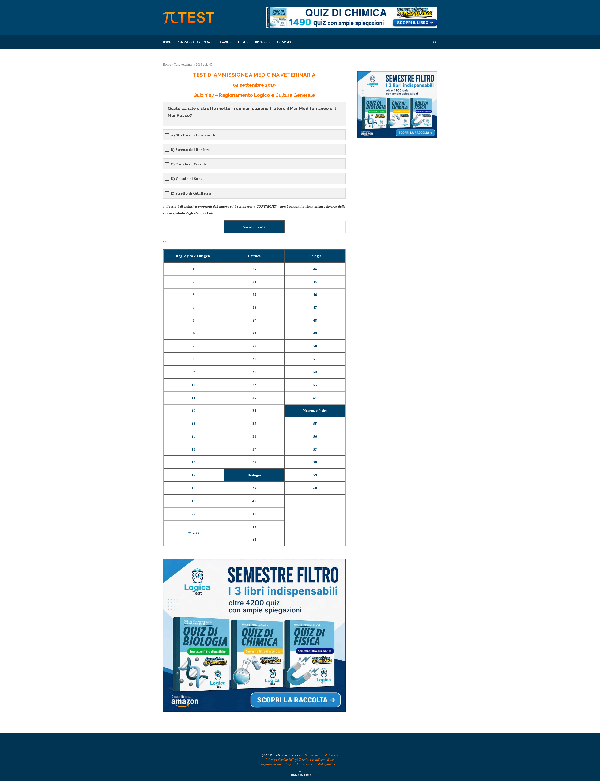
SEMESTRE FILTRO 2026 (194, 42)
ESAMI (224, 42)
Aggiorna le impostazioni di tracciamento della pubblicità (300, 764)
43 (254, 539)
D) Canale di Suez (186, 178)
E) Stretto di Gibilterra (191, 193)
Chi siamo (284, 42)
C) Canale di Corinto (189, 164)
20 (193, 514)
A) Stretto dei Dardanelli (193, 135)
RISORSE (261, 42)
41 (254, 514)
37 (254, 449)
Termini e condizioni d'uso (316, 759)
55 (315, 423)
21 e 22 (193, 533)
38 (254, 462)
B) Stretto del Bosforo (190, 149)
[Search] (434, 42)
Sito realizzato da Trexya (321, 755)
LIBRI (241, 42)
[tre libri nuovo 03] (254, 561)
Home (167, 42)
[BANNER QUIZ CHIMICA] (351, 9)
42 (254, 527)
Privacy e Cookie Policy (281, 759)
